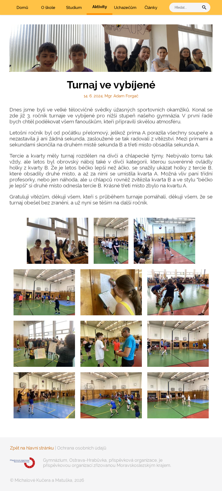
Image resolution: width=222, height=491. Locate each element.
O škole (48, 7)
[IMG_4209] (57, 241)
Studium (74, 7)
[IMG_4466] (178, 395)
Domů (22, 7)
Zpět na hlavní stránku (32, 448)
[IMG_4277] (111, 344)
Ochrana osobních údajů (81, 448)
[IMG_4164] (111, 241)
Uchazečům (125, 7)
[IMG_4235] (44, 292)
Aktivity (99, 6)
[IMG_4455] (111, 395)
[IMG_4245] (178, 292)
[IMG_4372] (178, 344)
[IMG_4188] (164, 241)
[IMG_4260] (44, 344)
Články (151, 7)
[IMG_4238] (111, 292)
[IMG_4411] (44, 395)
